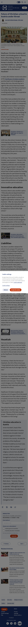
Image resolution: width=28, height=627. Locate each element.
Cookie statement (17, 282)
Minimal (6, 290)
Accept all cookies (15, 290)
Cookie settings (6, 285)
